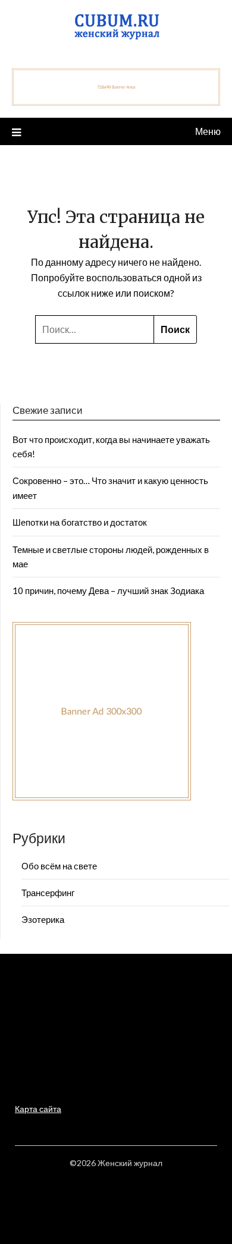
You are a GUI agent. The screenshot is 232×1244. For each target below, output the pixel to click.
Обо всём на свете (59, 865)
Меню (208, 131)
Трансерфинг (47, 892)
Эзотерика (42, 919)
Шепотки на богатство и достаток (79, 522)
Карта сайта (38, 1109)
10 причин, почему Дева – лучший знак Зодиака (108, 590)
